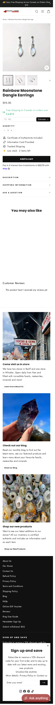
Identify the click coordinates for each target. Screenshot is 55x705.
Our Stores (8, 566)
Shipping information (17, 185)
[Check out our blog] (26, 417)
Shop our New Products (14, 549)
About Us (7, 561)
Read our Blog (10, 468)
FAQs (5, 601)
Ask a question (12, 193)
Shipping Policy (10, 591)
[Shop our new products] (26, 498)
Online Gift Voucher (12, 606)
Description (11, 177)
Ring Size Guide (10, 616)
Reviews (6, 611)
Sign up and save (15, 637)
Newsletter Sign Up (12, 621)
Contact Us (8, 571)
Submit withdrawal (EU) (14, 626)
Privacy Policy (9, 581)
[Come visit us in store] (26, 336)
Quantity (9, 126)
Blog (5, 596)
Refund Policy (9, 576)
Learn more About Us (13, 386)
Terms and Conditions (13, 586)
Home (5, 19)
